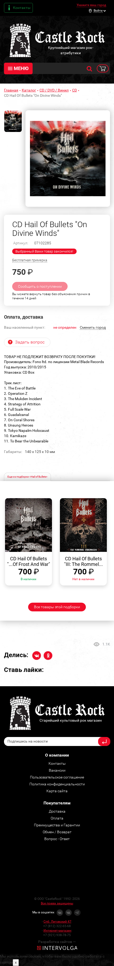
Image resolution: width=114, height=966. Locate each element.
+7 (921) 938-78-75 (57, 935)
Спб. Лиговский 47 (57, 921)
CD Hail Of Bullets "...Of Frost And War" (28, 561)
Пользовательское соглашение (57, 777)
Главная (11, 90)
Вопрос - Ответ (57, 839)
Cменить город (93, 327)
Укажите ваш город (91, 5)
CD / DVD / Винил (54, 90)
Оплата (57, 818)
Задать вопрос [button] (30, 342)
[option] (67, 158)
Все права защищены (57, 903)
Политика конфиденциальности (57, 784)
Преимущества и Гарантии (57, 825)
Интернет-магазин (57, 930)
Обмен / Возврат (57, 832)
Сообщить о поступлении (40, 286)
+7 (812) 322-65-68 (57, 926)
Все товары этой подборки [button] (57, 607)
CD (74, 90)
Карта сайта (57, 791)
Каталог (29, 90)
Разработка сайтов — (57, 942)
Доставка (57, 811)
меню (21, 68)
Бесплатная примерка (29, 260)
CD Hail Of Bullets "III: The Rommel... (83, 561)
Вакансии (57, 770)
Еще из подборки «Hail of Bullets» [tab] (27, 476)
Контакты (21, 8)
